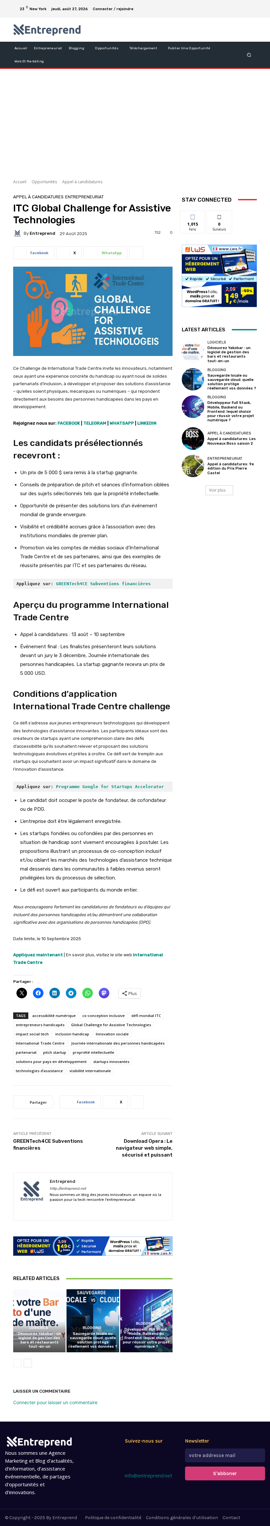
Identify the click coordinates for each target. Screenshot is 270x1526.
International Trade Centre (40, 1043)
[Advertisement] (135, 121)
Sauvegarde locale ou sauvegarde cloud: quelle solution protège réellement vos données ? (92, 1340)
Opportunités (44, 182)
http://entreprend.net (68, 1188)
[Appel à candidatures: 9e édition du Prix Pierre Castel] (193, 466)
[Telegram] (244, 5)
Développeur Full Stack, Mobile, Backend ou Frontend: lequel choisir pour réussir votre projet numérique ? (146, 1338)
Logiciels (38, 1328)
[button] (249, 54)
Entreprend (42, 233)
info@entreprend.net (148, 1475)
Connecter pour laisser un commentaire (55, 1402)
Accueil (19, 182)
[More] (136, 252)
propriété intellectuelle (93, 1052)
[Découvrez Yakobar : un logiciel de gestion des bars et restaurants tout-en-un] (39, 1320)
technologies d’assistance (39, 1070)
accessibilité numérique (54, 1015)
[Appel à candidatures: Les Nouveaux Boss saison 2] (193, 438)
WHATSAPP (122, 423)
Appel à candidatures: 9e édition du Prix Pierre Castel (230, 468)
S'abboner (225, 1473)
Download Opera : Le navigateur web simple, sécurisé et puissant (144, 1148)
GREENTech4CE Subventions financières (103, 583)
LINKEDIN (146, 423)
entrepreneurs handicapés (40, 1024)
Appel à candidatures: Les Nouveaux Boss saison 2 (231, 441)
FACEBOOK (69, 423)
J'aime (193, 215)
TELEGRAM (94, 423)
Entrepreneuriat (84, 197)
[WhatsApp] (252, 13)
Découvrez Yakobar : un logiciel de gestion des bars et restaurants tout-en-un (39, 1340)
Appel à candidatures (82, 182)
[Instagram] (228, 5)
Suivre (219, 215)
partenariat (26, 1052)
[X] (252, 5)
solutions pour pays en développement (51, 1061)
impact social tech (32, 1033)
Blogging (92, 1328)
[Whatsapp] (141, 1466)
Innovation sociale (112, 1033)
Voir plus (217, 490)
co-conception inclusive (103, 1015)
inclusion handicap (72, 1033)
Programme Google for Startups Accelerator (110, 786)
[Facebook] (220, 5)
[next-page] (28, 1363)
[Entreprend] (18, 233)
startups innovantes (111, 1061)
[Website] (109, 1209)
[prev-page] (17, 1363)
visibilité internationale (90, 1070)
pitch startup (54, 1052)
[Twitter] (152, 1454)
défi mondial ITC (146, 1015)
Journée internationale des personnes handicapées (118, 1043)
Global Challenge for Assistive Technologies (111, 1024)
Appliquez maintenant (38, 954)
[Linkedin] (236, 5)
